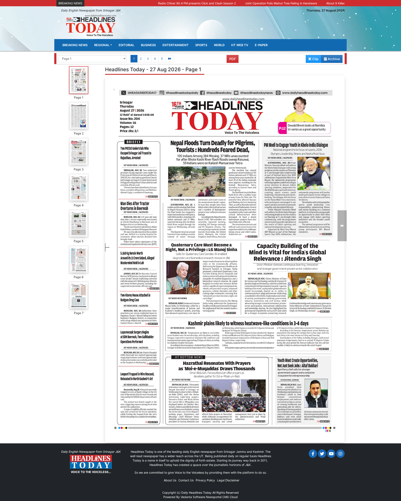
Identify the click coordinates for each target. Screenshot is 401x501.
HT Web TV (239, 45)
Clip (315, 59)
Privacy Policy (205, 480)
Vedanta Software (193, 497)
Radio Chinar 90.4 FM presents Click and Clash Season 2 (167, 3)
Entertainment (175, 45)
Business (148, 45)
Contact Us (186, 480)
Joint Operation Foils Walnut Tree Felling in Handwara (251, 3)
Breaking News (75, 45)
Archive (333, 59)
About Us (170, 480)
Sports (201, 45)
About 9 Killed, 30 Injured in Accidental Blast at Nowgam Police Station (344, 3)
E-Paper (261, 45)
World (219, 45)
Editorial (126, 45)
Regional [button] (101, 45)
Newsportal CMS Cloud (222, 497)
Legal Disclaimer (228, 480)
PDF (232, 59)
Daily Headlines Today (196, 492)
